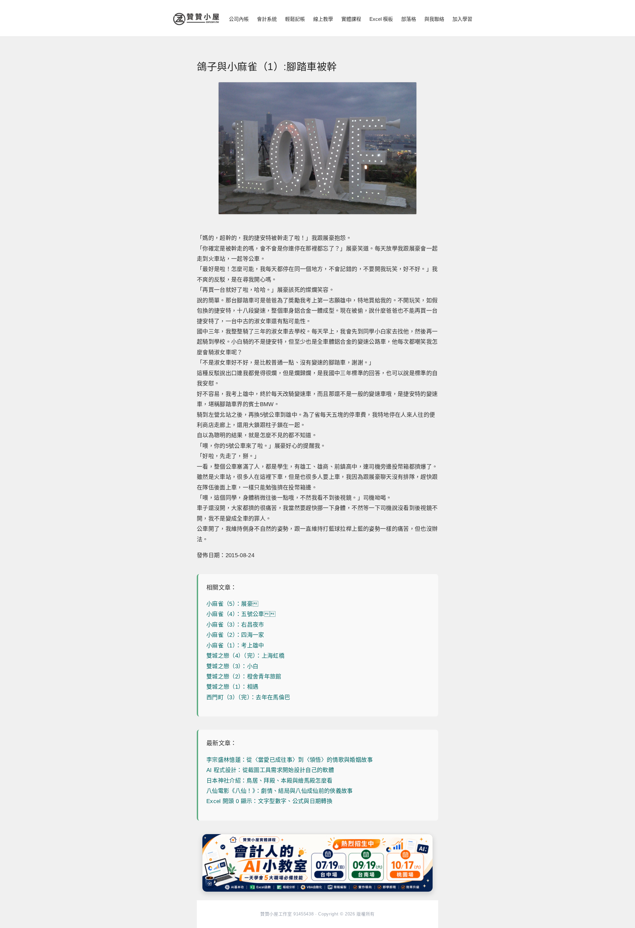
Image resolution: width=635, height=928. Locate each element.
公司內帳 (239, 19)
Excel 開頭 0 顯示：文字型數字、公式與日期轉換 (269, 801)
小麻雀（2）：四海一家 (235, 635)
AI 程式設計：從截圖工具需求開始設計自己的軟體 (270, 770)
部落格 (408, 19)
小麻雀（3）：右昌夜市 (235, 625)
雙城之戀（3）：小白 (232, 666)
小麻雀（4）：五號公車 (240, 614)
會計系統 (267, 19)
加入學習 (462, 19)
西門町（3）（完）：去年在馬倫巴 (248, 697)
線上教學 (323, 19)
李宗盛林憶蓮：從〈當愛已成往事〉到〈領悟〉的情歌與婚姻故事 (289, 760)
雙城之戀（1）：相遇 (232, 687)
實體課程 (351, 19)
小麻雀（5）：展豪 (232, 604)
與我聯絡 (434, 19)
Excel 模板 (381, 19)
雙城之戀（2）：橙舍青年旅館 (243, 677)
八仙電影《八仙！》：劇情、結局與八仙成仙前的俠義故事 (279, 791)
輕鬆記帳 (295, 19)
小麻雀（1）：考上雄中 (235, 645)
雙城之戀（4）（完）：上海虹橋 (245, 656)
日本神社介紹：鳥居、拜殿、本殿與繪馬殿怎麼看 (269, 781)
